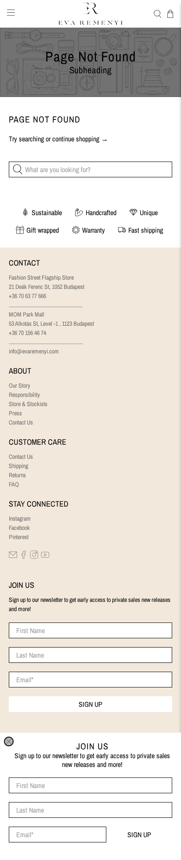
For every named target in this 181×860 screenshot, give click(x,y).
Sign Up (139, 834)
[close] (8, 741)
